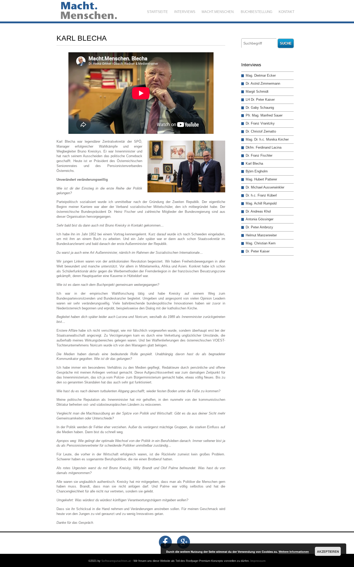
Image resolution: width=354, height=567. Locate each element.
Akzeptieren (328, 551)
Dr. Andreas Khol (258, 211)
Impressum (258, 560)
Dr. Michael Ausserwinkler (265, 187)
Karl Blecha (254, 163)
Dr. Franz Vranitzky (260, 123)
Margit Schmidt (257, 91)
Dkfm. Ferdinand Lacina (263, 147)
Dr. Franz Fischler (259, 155)
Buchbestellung (256, 12)
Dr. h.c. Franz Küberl (261, 195)
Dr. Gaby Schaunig (260, 108)
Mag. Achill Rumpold (261, 203)
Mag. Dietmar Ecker (261, 75)
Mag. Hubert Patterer (261, 179)
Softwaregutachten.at (116, 560)
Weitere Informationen (294, 552)
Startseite (157, 12)
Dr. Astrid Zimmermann (263, 83)
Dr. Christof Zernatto (261, 131)
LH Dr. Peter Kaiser (260, 99)
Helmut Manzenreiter (261, 235)
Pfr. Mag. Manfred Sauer (264, 115)
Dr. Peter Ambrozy (259, 227)
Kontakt (286, 12)
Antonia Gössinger (259, 219)
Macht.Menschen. (218, 12)
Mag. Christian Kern (260, 243)
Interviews (184, 12)
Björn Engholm (257, 171)
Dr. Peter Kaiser (258, 251)
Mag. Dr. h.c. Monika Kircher (267, 139)
